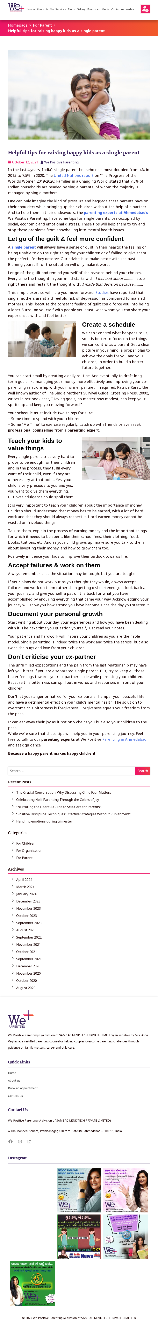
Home (31, 9)
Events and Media (98, 9)
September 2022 (29, 937)
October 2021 (26, 951)
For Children (25, 843)
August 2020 (25, 988)
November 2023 (28, 908)
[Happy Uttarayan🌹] (79, 1283)
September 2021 (29, 959)
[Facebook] (10, 1141)
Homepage (18, 25)
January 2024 (26, 894)
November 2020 (28, 973)
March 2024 (25, 887)
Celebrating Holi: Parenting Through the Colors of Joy (57, 799)
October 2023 (26, 915)
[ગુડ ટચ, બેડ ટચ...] (79, 1237)
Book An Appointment (145, 9)
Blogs (71, 9)
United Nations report (74, 175)
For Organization (29, 850)
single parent (24, 247)
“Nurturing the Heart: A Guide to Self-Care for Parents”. (59, 807)
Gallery (81, 9)
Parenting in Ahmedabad (124, 739)
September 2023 (29, 923)
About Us (42, 9)
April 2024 (24, 879)
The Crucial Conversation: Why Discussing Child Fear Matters (63, 792)
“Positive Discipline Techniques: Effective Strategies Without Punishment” (73, 814)
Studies (102, 292)
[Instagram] (19, 1141)
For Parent (42, 25)
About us (14, 1080)
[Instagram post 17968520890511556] (32, 1237)
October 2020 (26, 980)
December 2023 (28, 901)
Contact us (117, 9)
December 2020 (28, 966)
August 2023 (25, 930)
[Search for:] (79, 771)
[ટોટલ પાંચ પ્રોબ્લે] (125, 1190)
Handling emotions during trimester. (44, 821)
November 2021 (28, 944)
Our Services (58, 9)
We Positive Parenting (61, 162)
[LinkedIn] (29, 1141)
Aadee (130, 9)
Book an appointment (23, 1088)
